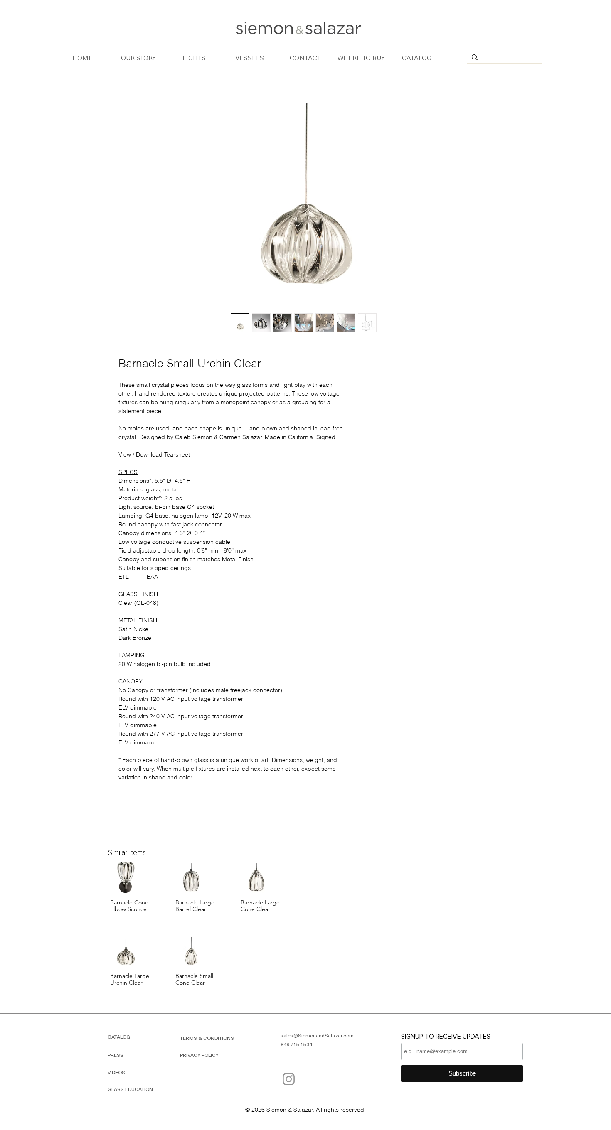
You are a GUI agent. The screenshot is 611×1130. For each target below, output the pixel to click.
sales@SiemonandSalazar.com (317, 1035)
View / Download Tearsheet (154, 454)
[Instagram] (289, 1079)
